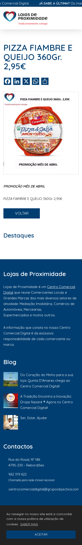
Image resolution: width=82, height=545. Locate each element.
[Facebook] (30, 504)
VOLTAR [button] (21, 213)
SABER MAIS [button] (29, 524)
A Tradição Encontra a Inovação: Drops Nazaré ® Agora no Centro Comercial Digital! (46, 402)
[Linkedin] (61, 504)
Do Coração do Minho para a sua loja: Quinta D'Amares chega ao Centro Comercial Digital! (46, 380)
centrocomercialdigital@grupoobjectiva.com (43, 489)
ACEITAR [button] (41, 534)
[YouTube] (76, 504)
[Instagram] (46, 504)
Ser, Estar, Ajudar (33, 418)
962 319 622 (17, 474)
